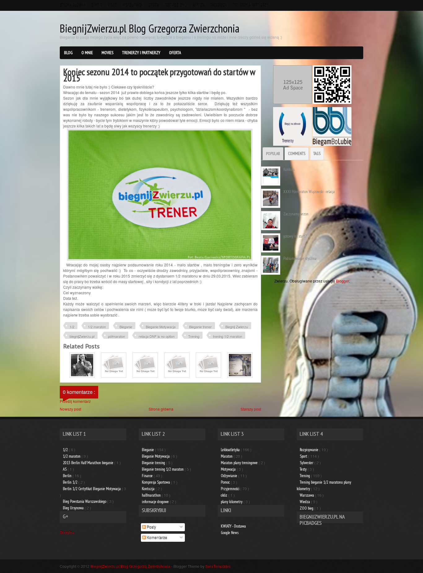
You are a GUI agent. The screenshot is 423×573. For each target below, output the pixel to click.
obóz (224, 495)
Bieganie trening (154, 462)
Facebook (218, 5)
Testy (303, 469)
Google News (229, 532)
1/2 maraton (97, 326)
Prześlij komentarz (75, 401)
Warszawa (307, 495)
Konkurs (288, 169)
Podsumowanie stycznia (299, 258)
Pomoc (226, 482)
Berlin (67, 475)
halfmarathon (152, 495)
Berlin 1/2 (70, 482)
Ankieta (199, 5)
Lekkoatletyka (231, 449)
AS (65, 469)
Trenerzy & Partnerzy (250, 5)
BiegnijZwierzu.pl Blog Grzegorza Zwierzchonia (149, 28)
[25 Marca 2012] (145, 376)
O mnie (96, 5)
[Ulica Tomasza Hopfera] (82, 376)
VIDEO (112, 5)
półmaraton (116, 336)
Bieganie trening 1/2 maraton (163, 469)
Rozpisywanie (309, 449)
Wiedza (305, 501)
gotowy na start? (295, 236)
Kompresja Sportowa (156, 482)
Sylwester (307, 462)
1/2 (72, 326)
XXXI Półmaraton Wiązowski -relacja (309, 191)
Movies (107, 52)
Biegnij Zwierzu (236, 326)
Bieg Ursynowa (74, 508)
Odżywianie (229, 475)
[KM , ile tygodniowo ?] (177, 376)
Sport (304, 456)
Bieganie (126, 326)
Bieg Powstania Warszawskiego (85, 501)
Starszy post (251, 408)
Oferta (153, 5)
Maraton (227, 456)
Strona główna (72, 5)
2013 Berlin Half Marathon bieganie (88, 462)
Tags (317, 153)
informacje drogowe (156, 501)
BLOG (68, 52)
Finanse (148, 475)
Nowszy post (70, 408)
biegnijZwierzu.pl (82, 336)
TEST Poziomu (175, 5)
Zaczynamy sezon (295, 214)
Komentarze (156, 537)
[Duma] (208, 376)
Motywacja (229, 469)
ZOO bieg (307, 508)
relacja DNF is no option (157, 336)
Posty (151, 527)
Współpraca (132, 5)
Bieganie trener (200, 326)
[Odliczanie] (113, 376)
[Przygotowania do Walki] (240, 376)
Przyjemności (230, 488)
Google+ (67, 532)
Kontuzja (148, 488)
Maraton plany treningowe (240, 462)
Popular (273, 153)
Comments (296, 153)
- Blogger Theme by (201, 566)
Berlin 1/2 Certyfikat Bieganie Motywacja (92, 488)
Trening (193, 336)
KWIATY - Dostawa (233, 526)
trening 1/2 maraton (227, 336)
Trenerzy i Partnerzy (141, 52)
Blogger (342, 280)
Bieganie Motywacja (161, 326)
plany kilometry (232, 501)
